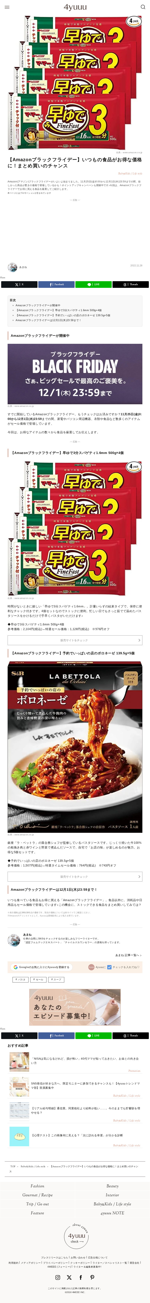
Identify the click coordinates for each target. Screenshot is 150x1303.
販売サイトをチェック (74, 640)
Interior (112, 1195)
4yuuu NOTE (112, 1213)
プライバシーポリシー (55, 1263)
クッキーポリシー (80, 1263)
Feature (37, 1213)
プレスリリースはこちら (54, 1257)
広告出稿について (98, 1257)
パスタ (22, 979)
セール (39, 979)
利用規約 (13, 1263)
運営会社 (134, 1263)
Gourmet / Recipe (37, 1195)
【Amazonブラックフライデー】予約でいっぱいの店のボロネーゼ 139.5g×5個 (63, 315)
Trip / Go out (37, 1204)
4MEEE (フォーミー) (59, 1266)
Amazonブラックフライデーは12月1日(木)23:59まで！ (49, 320)
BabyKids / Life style (112, 1204)
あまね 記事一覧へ (127, 955)
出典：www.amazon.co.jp (129, 152)
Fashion (38, 1186)
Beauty (113, 1186)
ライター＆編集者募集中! (87, 1266)
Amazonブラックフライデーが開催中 (38, 305)
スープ (57, 979)
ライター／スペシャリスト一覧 (110, 1263)
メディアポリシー (31, 1263)
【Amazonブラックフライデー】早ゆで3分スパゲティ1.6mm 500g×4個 (59, 310)
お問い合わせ (78, 1257)
